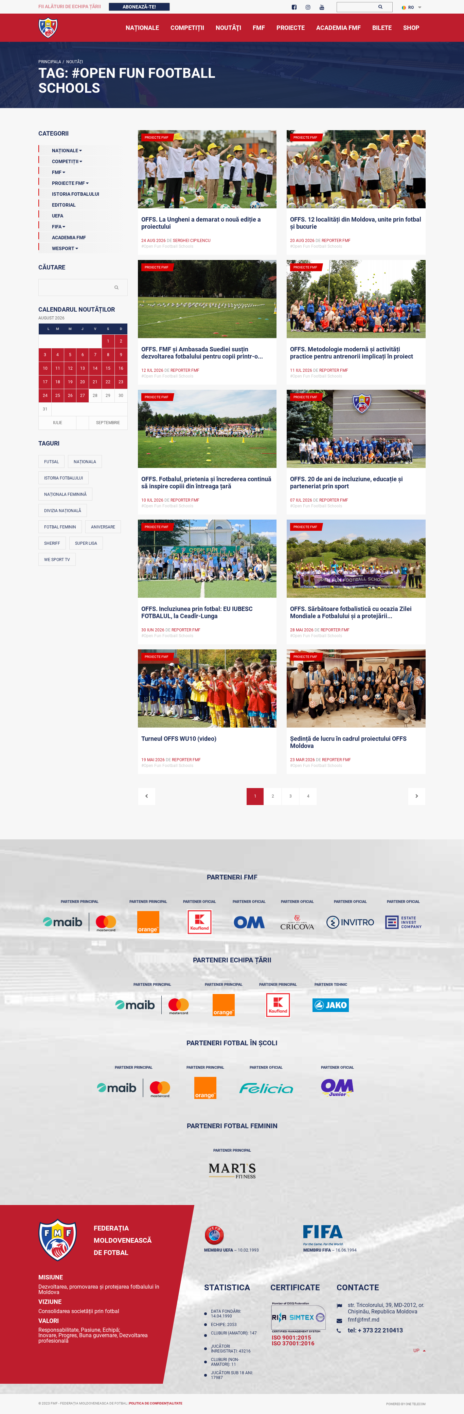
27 (82, 395)
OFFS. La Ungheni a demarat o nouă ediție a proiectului (201, 223)
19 (70, 382)
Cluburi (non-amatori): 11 (225, 1362)
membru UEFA (218, 1250)
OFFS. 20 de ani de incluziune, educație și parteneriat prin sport (346, 482)
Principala (49, 61)
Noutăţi (73, 61)
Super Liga (86, 543)
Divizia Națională (62, 510)
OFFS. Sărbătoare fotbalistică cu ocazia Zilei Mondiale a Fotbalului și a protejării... (351, 612)
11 (57, 368)
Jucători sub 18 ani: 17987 (232, 1375)
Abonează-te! (139, 7)
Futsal (51, 461)
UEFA (57, 216)
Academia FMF (69, 237)
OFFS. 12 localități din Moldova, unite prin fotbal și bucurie (355, 223)
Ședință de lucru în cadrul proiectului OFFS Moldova (348, 742)
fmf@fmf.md (363, 1319)
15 (108, 368)
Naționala (85, 461)
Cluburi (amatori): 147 (234, 1335)
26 (70, 395)
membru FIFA (317, 1250)
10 (45, 368)
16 (121, 368)
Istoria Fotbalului (75, 194)
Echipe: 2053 (225, 1324)
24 (45, 395)
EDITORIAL (64, 205)
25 (57, 395)
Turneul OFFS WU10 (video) (178, 738)
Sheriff (52, 543)
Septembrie (108, 422)
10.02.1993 (248, 1250)
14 (95, 368)
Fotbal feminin (60, 527)
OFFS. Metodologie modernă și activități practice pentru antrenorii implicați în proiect (351, 353)
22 (108, 382)
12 (70, 368)
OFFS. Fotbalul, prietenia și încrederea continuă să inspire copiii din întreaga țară (206, 482)
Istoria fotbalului (63, 478)
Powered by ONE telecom (406, 1404)
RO (411, 7)
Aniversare (103, 527)
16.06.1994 (346, 1250)
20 (82, 382)
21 (95, 382)
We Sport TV (57, 559)
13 (82, 368)
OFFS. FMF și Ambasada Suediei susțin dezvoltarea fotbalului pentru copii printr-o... (202, 353)
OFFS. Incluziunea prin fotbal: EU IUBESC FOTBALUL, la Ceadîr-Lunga (197, 612)
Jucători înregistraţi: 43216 (232, 1349)
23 (121, 382)
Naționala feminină (65, 494)
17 (45, 382)
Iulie (57, 422)
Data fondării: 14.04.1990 (226, 1314)
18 (57, 382)
